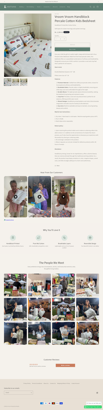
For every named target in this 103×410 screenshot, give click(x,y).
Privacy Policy (26, 383)
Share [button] (58, 165)
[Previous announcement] (4, 1)
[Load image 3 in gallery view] (23, 82)
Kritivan (9, 406)
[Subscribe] (31, 393)
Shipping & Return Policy (63, 383)
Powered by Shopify (15, 406)
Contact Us (53, 383)
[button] (22, 6)
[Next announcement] (98, 1)
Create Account (76, 383)
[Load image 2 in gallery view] (15, 82)
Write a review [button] (65, 365)
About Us (46, 383)
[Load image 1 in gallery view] (7, 82)
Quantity (57, 35)
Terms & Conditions (37, 383)
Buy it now (72, 49)
